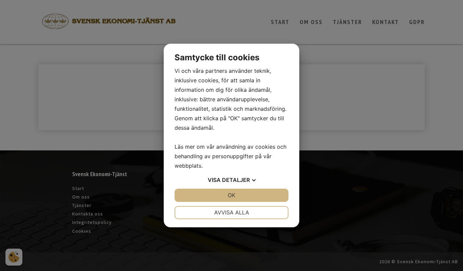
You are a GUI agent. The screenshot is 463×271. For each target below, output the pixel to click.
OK (231, 195)
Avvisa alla (231, 212)
